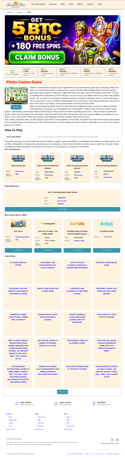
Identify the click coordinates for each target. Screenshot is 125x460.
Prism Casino (19, 171)
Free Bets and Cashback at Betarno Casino (77, 291)
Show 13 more (10, 429)
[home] (15, 7)
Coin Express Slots (44, 73)
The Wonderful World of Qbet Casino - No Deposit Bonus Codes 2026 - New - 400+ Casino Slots (106, 372)
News (100, 4)
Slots (63, 4)
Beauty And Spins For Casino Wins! (47, 290)
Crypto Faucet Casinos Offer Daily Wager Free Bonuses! (77, 265)
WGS (10, 417)
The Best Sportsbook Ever (106, 264)
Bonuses (53, 4)
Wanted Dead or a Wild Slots (66, 73)
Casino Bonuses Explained (75, 454)
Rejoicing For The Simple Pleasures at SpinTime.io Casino (18, 291)
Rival (10, 426)
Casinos (90, 4)
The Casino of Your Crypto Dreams (106, 316)
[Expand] (65, 417)
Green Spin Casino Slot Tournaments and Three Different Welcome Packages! (47, 370)
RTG (68, 423)
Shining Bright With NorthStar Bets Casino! (47, 317)
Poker (71, 4)
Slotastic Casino (79, 240)
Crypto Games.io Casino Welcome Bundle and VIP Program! (77, 318)
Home (10, 12)
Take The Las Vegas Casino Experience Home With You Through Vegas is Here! (106, 346)
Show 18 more (68, 429)
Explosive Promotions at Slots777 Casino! (77, 368)
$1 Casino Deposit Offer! (18, 264)
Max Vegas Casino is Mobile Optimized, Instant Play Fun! (48, 343)
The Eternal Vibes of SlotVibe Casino (77, 342)
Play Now (16, 107)
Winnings (40, 426)
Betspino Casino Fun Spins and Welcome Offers (107, 291)
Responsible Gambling (112, 454)
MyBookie (61, 204)
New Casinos (41, 417)
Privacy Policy (99, 454)
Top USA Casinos (38, 4)
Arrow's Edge (13, 420)
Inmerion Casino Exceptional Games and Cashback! (18, 317)
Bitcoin (80, 4)
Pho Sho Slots (62, 201)
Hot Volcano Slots (112, 73)
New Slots (41, 423)
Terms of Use (89, 454)
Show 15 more (39, 429)
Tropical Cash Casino (22, 237)
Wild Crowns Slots (26, 73)
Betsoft (69, 417)
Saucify (11, 423)
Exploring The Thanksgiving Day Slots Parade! (47, 265)
